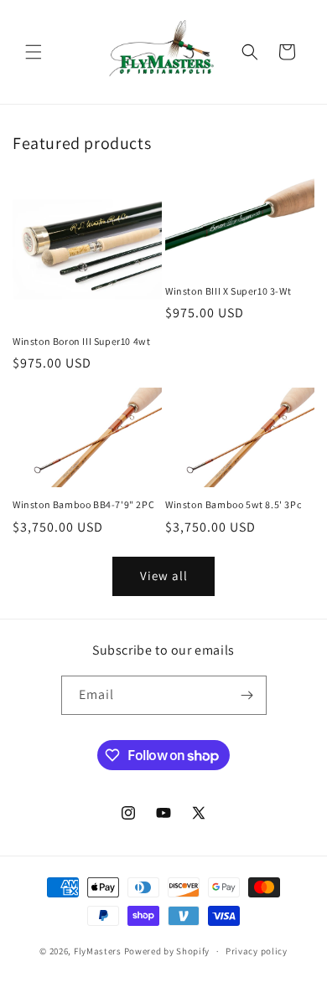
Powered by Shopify (167, 951)
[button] (33, 51)
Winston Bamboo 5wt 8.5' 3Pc (233, 504)
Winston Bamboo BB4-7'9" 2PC (83, 504)
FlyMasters (98, 951)
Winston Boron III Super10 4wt (81, 341)
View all (164, 575)
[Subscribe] (247, 695)
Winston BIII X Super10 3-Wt (228, 291)
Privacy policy (257, 951)
